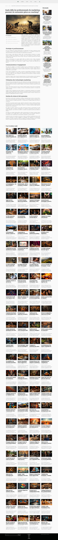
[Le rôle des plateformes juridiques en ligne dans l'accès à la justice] (35, 227)
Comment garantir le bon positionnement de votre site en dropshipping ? (46, 492)
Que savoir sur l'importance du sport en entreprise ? (35, 411)
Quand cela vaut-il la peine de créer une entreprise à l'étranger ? (46, 379)
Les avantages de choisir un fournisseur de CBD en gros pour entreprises (46, 137)
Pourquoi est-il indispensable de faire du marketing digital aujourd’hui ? (35, 492)
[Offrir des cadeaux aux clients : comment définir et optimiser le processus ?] (23, 292)
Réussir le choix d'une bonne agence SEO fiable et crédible (35, 475)
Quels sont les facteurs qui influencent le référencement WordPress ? (35, 427)
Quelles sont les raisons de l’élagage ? (34, 329)
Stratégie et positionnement (11, 37)
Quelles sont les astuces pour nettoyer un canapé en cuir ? (23, 508)
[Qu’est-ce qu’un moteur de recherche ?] (46, 324)
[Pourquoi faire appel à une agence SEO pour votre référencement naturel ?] (35, 502)
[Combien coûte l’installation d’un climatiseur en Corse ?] (46, 502)
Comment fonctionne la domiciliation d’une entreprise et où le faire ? (11, 314)
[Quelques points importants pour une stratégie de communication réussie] (23, 389)
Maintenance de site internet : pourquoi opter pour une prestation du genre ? (46, 185)
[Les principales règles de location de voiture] (23, 405)
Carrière (22, 1)
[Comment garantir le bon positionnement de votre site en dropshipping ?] (46, 485)
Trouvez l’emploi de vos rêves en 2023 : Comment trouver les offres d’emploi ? (46, 427)
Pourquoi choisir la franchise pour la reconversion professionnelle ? (22, 443)
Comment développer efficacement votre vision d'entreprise (35, 201)
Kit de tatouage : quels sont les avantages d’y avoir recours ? (23, 346)
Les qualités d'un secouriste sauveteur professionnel (11, 362)
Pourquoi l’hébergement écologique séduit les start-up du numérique (47, 48)
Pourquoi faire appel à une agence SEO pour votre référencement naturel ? (35, 508)
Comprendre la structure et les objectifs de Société (10, 169)
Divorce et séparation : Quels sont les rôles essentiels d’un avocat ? (46, 314)
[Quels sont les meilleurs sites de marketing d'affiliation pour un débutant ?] (11, 485)
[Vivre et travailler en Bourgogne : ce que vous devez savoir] (46, 260)
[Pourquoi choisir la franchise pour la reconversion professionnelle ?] (23, 437)
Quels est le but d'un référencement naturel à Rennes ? (23, 524)
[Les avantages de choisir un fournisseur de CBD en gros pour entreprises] (46, 131)
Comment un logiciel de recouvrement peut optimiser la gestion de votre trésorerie (35, 298)
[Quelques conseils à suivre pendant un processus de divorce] (23, 421)
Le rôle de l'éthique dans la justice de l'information (10, 266)
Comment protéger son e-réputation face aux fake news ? (35, 459)
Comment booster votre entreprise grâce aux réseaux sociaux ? (23, 330)
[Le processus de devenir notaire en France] (11, 227)
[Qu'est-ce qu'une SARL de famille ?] (46, 292)
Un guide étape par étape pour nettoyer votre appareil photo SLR (34, 266)
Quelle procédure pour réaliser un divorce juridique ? (35, 395)
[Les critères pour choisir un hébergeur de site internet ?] (35, 179)
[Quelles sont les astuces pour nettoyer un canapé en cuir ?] (23, 502)
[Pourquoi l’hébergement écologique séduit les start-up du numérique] (47, 42)
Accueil (6, 5)
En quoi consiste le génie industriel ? (10, 523)
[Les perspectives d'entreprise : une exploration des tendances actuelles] (35, 276)
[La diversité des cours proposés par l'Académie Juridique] (23, 243)
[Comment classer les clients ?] (23, 485)
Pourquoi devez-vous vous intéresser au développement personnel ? (34, 524)
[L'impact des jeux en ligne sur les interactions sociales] (46, 276)
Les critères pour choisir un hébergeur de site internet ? (34, 185)
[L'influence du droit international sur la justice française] (35, 243)
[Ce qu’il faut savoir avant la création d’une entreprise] (11, 453)
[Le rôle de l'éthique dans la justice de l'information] (11, 260)
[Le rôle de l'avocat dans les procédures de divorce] (23, 195)
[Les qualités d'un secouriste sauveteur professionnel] (11, 356)
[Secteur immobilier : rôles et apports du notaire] (23, 356)
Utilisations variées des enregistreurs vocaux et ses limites (11, 427)
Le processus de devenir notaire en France (10, 233)
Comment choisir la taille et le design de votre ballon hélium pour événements (34, 137)
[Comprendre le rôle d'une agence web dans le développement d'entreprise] (11, 292)
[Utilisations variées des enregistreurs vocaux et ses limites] (11, 421)
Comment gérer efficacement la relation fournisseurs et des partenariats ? (11, 347)
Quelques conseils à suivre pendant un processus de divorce (23, 427)
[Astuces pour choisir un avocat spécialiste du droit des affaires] (46, 453)
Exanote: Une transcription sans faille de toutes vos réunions (45, 524)
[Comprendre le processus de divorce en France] (23, 227)
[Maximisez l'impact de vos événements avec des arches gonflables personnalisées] (23, 147)
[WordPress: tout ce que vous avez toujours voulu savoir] (35, 372)
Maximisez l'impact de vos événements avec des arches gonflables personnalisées (23, 153)
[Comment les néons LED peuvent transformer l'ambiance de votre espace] (46, 211)
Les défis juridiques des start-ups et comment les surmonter (45, 250)
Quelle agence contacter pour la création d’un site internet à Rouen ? (47, 81)
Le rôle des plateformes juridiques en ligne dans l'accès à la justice (35, 234)
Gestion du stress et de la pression (12, 43)
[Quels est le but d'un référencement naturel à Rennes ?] (23, 518)
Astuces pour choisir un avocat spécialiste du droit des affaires (46, 459)
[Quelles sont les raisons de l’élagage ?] (35, 324)
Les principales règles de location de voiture (23, 410)
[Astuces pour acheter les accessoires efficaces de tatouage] (11, 372)
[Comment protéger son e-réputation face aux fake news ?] (35, 453)
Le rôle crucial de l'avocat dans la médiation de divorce (35, 217)
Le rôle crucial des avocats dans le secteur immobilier (10, 217)
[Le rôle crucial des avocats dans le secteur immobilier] (11, 211)
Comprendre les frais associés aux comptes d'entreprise (11, 250)
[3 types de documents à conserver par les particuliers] (35, 147)
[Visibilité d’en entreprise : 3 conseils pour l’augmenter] (46, 469)
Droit (27, 1)
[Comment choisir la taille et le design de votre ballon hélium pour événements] (35, 131)
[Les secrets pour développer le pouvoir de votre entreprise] (46, 195)
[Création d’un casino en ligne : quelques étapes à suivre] (11, 502)
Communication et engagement (12, 39)
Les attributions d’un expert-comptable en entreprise (46, 346)
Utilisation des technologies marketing (13, 41)
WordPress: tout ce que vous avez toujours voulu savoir (35, 379)
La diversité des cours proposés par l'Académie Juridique (23, 250)
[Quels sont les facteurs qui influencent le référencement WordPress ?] (35, 421)
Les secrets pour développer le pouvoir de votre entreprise (46, 201)
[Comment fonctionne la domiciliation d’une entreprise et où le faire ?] (11, 308)
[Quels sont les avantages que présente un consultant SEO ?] (11, 469)
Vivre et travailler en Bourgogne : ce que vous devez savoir (46, 266)
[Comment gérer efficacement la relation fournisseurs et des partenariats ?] (11, 340)
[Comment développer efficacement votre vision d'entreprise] (35, 195)
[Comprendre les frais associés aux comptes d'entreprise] (11, 243)
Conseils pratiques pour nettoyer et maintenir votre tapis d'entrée (46, 153)
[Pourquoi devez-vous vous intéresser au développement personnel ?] (35, 518)
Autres (35, 1)
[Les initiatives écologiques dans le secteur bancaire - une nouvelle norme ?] (23, 163)
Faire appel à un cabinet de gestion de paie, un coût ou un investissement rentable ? (47, 18)
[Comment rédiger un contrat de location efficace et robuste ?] (35, 437)
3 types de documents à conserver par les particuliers (35, 153)
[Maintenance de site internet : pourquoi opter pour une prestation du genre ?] (46, 179)
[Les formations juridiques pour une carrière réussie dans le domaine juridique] (46, 405)
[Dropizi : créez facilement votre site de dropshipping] (23, 469)
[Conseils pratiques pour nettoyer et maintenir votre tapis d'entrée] (46, 147)
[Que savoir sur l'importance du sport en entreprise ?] (35, 405)
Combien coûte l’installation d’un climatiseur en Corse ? (46, 508)
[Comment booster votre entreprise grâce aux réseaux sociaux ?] (23, 324)
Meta (29, 51)
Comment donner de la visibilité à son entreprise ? (11, 395)
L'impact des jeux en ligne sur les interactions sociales (46, 282)
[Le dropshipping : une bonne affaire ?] (11, 179)
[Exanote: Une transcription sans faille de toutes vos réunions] (46, 518)
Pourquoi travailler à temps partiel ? (23, 458)
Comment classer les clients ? (22, 491)
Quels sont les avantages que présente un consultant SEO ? (10, 476)
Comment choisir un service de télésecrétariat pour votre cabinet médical (11, 282)
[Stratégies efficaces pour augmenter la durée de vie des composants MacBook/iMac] (23, 131)
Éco (31, 1)
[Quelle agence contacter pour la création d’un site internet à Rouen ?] (47, 75)
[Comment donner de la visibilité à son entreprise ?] (11, 389)
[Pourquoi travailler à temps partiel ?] (23, 453)
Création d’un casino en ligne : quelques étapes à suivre (11, 508)
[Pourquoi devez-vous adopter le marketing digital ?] (35, 356)
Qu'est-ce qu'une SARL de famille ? (46, 297)
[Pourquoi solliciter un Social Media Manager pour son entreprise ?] (11, 437)
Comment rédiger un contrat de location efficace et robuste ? (34, 443)
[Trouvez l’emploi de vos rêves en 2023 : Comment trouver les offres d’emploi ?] (46, 421)
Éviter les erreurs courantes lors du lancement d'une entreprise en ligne (22, 282)
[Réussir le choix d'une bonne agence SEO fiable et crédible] (35, 469)
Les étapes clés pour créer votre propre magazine (22, 266)
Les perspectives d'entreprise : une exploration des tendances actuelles (34, 282)
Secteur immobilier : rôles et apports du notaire (22, 362)
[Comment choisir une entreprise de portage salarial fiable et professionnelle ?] (46, 389)
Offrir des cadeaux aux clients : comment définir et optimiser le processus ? (23, 298)
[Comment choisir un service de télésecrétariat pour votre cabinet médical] (11, 276)
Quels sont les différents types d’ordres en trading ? (11, 201)
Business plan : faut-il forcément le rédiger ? (23, 184)
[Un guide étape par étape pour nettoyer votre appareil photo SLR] (35, 260)
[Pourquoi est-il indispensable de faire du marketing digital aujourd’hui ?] (35, 485)
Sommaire (9, 35)
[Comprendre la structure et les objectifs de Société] (11, 163)
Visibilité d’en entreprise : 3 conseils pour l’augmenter (46, 475)
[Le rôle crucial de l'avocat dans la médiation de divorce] (35, 211)
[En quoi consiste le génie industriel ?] (11, 518)
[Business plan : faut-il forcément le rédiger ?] (23, 179)
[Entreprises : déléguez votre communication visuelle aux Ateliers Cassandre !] (47, 28)
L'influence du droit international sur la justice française (34, 250)
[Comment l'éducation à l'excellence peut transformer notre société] (35, 163)
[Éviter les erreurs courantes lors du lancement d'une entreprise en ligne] (23, 276)
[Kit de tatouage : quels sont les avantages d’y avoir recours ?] (23, 340)
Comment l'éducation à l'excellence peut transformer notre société (35, 169)
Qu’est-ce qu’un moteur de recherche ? (46, 329)
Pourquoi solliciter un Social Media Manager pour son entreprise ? (11, 443)
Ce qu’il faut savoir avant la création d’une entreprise (10, 459)
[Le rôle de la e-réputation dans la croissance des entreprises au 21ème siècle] (46, 163)
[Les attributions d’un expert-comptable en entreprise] (46, 340)
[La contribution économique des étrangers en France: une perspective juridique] (23, 211)
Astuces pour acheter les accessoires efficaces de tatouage (11, 379)
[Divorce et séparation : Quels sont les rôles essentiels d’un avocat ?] (46, 308)
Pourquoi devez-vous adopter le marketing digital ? (34, 362)
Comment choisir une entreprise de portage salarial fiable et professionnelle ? (46, 395)
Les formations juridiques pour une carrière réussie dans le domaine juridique (46, 411)
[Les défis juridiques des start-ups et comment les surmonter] (46, 243)
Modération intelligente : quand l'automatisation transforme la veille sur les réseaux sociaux (47, 65)
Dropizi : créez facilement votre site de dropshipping (23, 475)
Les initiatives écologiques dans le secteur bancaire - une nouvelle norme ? (23, 169)
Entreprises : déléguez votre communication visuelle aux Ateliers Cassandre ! (47, 33)
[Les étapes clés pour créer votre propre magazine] (23, 260)
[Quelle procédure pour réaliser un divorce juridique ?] (35, 389)
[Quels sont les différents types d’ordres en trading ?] (11, 195)
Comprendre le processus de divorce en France (23, 233)
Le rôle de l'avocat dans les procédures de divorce (23, 201)
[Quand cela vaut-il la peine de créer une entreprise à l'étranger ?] (46, 372)
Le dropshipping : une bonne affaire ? (11, 184)
